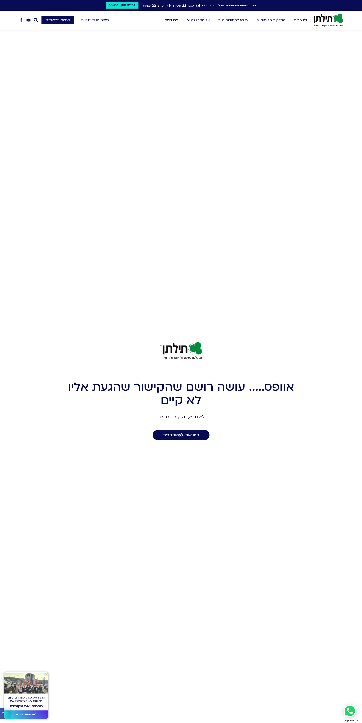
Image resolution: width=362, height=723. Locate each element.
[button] (95, 20)
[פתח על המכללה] (188, 20)
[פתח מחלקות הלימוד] (258, 20)
